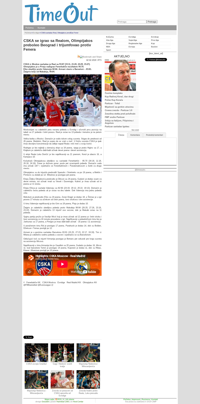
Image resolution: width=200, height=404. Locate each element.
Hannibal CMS (63, 402)
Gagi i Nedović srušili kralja (62, 365)
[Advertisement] (62, 311)
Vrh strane (69, 399)
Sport (108, 50)
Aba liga (109, 40)
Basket (154, 47)
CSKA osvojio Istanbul (36, 364)
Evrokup (155, 37)
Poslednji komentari (154, 135)
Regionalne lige (135, 43)
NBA (108, 47)
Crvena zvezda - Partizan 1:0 (118, 110)
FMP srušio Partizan (115, 117)
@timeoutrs (140, 170)
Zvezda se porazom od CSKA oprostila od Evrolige (62, 393)
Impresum (136, 399)
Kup (153, 43)
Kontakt (41, 28)
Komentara (135, 135)
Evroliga (36, 33)
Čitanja (121, 135)
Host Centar (78, 402)
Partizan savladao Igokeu (117, 126)
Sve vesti (135, 130)
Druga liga (110, 43)
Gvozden (45, 402)
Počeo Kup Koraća (114, 100)
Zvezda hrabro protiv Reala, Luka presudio (88, 391)
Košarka (110, 37)
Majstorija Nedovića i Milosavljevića (88, 365)
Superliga (133, 40)
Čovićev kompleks (113, 93)
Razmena (146, 399)
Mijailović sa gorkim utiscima (119, 107)
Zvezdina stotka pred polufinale (120, 114)
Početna (29, 28)
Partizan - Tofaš (112, 103)
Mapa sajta (49, 399)
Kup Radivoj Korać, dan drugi (119, 96)
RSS (59, 399)
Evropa (132, 47)
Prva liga (155, 40)
